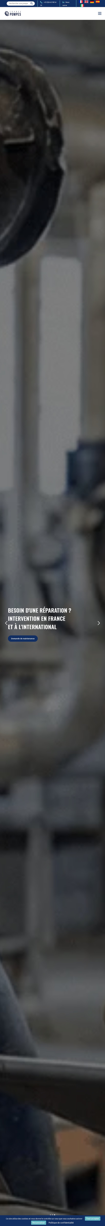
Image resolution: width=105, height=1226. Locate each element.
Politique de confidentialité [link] (61, 1223)
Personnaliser (38, 1223)
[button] (50, 1214)
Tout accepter (92, 1218)
